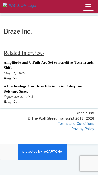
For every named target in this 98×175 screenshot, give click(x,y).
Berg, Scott (12, 78)
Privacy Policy (82, 128)
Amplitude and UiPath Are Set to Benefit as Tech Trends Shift (49, 65)
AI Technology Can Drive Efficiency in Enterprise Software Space (43, 88)
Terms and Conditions (76, 123)
